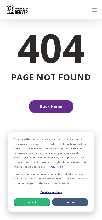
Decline (70, 202)
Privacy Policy (54, 166)
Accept (32, 202)
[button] (94, 9)
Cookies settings (51, 192)
